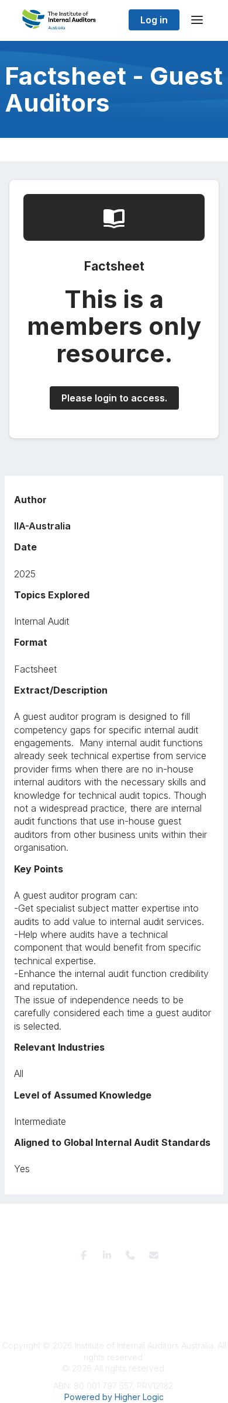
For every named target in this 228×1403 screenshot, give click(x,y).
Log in (154, 20)
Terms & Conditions (45, 1279)
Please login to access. (114, 398)
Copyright (131, 1290)
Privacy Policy (112, 1279)
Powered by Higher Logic (114, 1397)
